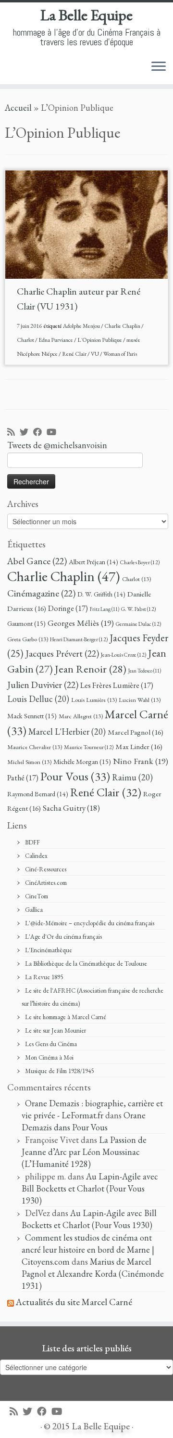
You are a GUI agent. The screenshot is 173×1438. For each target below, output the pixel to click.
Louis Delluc (38, 698)
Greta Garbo (27, 639)
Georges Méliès (81, 622)
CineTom (36, 896)
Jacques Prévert (62, 653)
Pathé (22, 778)
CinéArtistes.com (46, 883)
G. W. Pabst (138, 608)
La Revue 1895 (44, 977)
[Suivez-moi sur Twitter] (26, 433)
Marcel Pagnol (135, 732)
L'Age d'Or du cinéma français (63, 937)
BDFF (32, 842)
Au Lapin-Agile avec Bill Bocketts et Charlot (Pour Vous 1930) (90, 1188)
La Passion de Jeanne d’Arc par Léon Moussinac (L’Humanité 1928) (84, 1151)
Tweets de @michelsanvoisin (57, 445)
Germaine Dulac (138, 623)
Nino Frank (140, 760)
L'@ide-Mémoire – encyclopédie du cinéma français (89, 923)
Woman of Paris (120, 354)
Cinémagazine (41, 593)
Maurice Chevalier (34, 747)
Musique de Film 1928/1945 (59, 1071)
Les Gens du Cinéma (51, 1044)
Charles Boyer (140, 562)
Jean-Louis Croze (123, 654)
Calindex (36, 856)
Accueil (18, 107)
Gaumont (26, 623)
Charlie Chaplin (122, 326)
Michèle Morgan (82, 761)
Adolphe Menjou (82, 326)
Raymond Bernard (37, 794)
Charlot (26, 340)
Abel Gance (37, 561)
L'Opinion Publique (100, 340)
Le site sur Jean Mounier (55, 1030)
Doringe (68, 608)
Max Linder (138, 746)
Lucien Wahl (140, 700)
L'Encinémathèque (48, 950)
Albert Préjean (93, 561)
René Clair (74, 354)
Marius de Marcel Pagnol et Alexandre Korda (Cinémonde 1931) (93, 1273)
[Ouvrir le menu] (158, 67)
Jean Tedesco (144, 670)
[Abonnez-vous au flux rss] (13, 433)
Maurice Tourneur (88, 747)
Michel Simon (29, 762)
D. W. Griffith (101, 594)
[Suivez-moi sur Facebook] (40, 433)
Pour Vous (75, 776)
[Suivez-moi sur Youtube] (54, 433)
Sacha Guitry (71, 808)
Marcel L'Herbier (67, 731)
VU (95, 354)
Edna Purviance (56, 340)
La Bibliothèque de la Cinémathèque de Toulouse (86, 963)
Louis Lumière (94, 700)
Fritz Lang (104, 609)
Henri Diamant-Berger (79, 639)
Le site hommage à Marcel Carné (65, 1017)
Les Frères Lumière (116, 685)
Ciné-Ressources (45, 869)
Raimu (132, 777)
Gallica (34, 910)
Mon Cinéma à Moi (49, 1057)
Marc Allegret (81, 716)
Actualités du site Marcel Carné (74, 1302)
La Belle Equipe (86, 15)
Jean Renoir (90, 668)
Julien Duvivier (42, 684)
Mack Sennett (32, 715)
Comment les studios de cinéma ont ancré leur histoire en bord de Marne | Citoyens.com (88, 1249)
